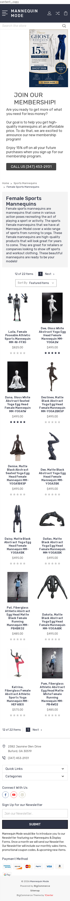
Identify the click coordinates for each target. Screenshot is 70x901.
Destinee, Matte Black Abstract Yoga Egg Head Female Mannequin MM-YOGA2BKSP (52, 404)
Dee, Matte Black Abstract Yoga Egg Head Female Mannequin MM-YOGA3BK (52, 476)
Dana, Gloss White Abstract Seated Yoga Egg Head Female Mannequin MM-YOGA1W (18, 404)
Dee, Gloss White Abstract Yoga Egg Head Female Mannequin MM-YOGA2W (52, 335)
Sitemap (35, 890)
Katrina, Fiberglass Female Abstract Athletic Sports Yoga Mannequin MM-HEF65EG (18, 696)
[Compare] (57, 14)
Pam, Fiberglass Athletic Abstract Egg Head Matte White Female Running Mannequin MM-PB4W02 (52, 694)
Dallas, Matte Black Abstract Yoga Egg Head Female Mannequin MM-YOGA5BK (52, 545)
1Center (49, 895)
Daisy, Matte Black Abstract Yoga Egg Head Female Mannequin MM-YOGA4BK (17, 545)
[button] (31, 166)
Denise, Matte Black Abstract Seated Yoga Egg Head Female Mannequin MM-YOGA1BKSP (18, 475)
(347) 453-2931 (18, 758)
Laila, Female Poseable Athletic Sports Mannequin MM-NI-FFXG (18, 337)
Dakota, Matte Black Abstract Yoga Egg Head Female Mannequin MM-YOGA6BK (52, 621)
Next (48, 274)
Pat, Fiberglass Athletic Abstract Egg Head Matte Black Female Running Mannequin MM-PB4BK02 (17, 618)
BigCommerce (42, 886)
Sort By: (23, 283)
